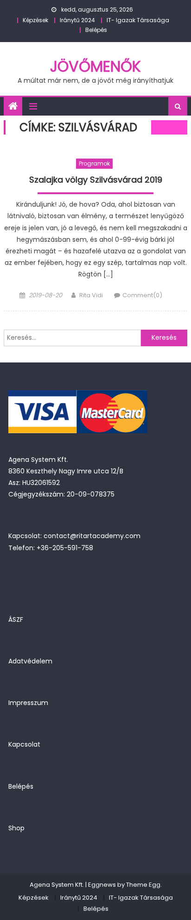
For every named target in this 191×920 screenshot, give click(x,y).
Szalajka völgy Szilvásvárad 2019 (95, 179)
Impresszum (28, 702)
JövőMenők (95, 66)
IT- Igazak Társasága (138, 20)
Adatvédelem (30, 661)
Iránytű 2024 (77, 20)
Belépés (96, 30)
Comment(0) (142, 295)
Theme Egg (143, 884)
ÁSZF (15, 619)
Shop (16, 828)
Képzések (35, 20)
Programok (94, 163)
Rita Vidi (91, 295)
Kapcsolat (24, 744)
